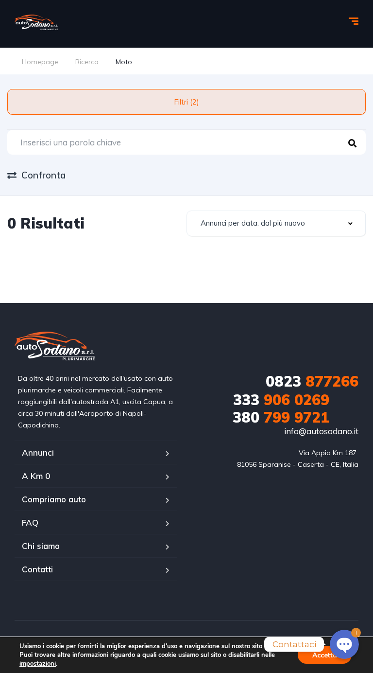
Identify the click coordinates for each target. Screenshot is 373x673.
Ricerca (87, 61)
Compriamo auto (54, 499)
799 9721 (281, 417)
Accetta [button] (324, 655)
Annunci (38, 452)
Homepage (40, 61)
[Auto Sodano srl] (36, 22)
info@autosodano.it (321, 431)
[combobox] (276, 223)
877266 (312, 381)
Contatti (37, 569)
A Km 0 (36, 476)
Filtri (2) (186, 101)
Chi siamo (41, 546)
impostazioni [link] (37, 663)
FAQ (30, 522)
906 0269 (281, 399)
